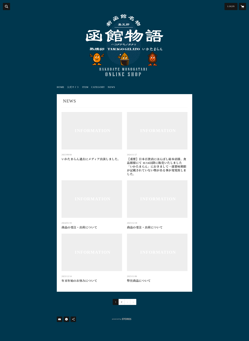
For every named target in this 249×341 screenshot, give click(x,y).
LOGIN (231, 6)
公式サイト (73, 87)
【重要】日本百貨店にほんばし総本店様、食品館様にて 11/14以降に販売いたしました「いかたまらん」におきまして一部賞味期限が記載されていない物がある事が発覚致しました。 (156, 167)
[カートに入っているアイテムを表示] (242, 6)
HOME (60, 87)
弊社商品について (139, 280)
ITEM (85, 87)
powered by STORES (122, 319)
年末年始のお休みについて (79, 280)
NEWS (111, 87)
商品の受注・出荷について (79, 227)
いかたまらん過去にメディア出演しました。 (91, 159)
